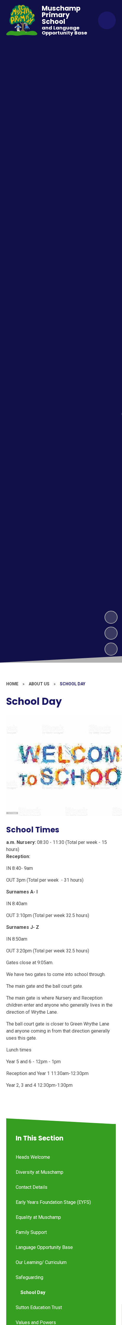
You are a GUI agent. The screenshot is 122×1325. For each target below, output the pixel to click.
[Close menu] (107, 20)
